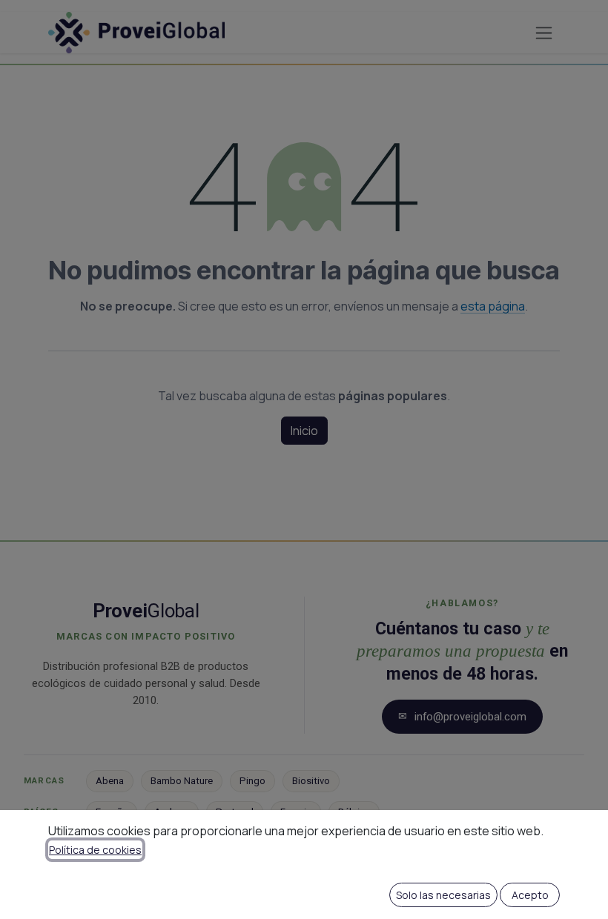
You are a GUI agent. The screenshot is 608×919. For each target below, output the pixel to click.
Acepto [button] (530, 895)
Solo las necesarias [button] (443, 895)
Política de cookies (95, 850)
